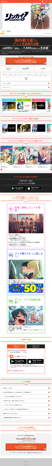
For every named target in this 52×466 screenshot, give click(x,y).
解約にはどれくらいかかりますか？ (11, 413)
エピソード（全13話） (7, 83)
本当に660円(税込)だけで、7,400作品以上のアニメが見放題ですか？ (18, 392)
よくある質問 (42, 68)
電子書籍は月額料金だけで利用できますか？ (12, 417)
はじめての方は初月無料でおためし (26, 61)
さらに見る (26, 77)
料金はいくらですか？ (8, 388)
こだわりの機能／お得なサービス (25, 68)
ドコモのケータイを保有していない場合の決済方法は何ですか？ (16, 409)
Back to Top (26, 461)
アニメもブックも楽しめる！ (8, 68)
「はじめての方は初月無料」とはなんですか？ (13, 396)
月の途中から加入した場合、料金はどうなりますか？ (14, 400)
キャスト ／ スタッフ (6, 87)
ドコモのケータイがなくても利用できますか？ (13, 405)
